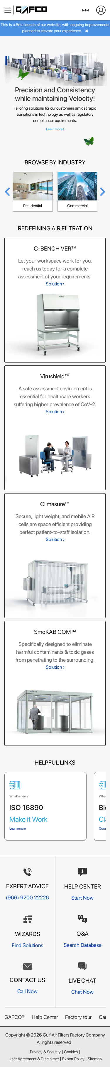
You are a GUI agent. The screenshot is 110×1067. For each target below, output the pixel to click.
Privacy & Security (45, 1051)
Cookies (71, 1051)
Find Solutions (27, 945)
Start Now (82, 898)
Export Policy (73, 1058)
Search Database (82, 945)
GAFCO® (14, 1017)
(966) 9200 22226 (27, 897)
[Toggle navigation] (7, 10)
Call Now (27, 991)
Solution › (55, 284)
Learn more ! (55, 129)
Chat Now (82, 992)
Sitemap (95, 1058)
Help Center (45, 1017)
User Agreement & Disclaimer (34, 1058)
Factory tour (78, 1017)
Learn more (17, 828)
